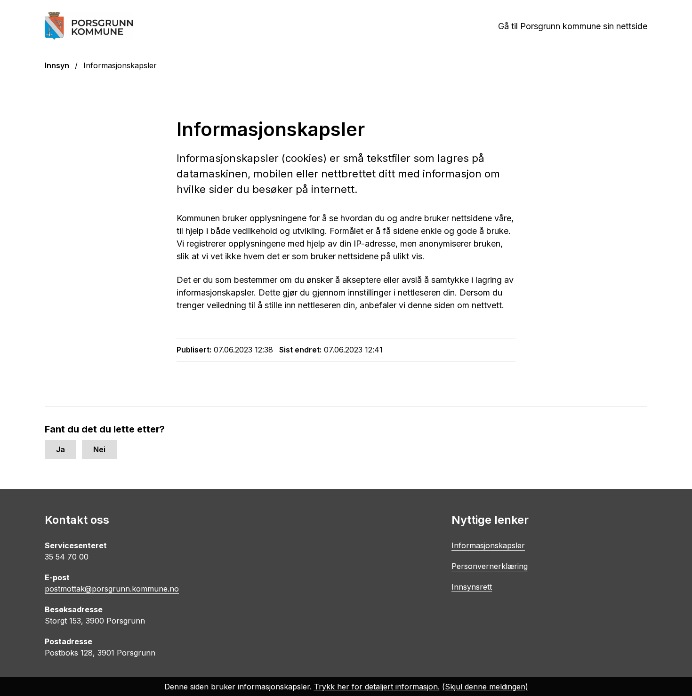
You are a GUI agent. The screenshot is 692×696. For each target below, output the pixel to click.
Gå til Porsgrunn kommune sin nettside (572, 26)
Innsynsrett (471, 587)
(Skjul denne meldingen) (485, 686)
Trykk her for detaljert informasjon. (377, 686)
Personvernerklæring (489, 566)
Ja (60, 449)
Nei (99, 449)
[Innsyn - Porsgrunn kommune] (89, 26)
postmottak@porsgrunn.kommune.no (112, 588)
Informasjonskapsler (488, 545)
